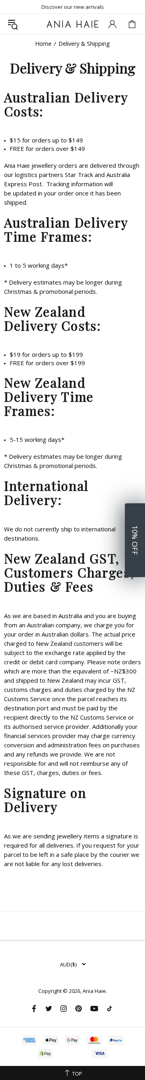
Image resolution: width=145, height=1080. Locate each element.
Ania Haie (94, 991)
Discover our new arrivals (72, 6)
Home (43, 44)
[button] (135, 540)
